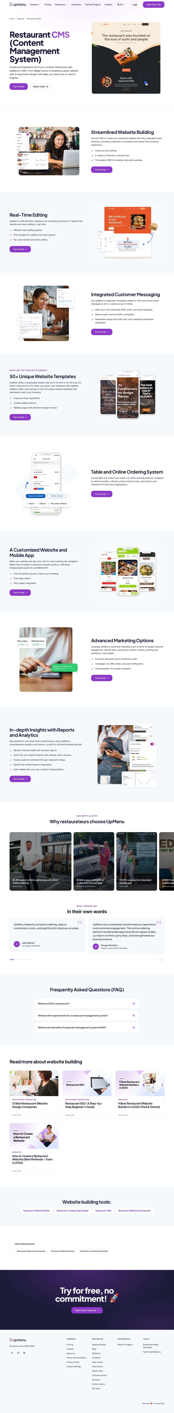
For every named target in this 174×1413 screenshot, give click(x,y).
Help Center (97, 1362)
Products (34, 4)
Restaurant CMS (103, 1210)
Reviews (96, 1380)
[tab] (12, 959)
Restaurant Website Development (134, 1210)
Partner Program (93, 4)
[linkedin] (24, 1352)
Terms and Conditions (76, 1357)
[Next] (161, 959)
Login (135, 4)
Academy (96, 1357)
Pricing (48, 4)
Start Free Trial (154, 4)
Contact (108, 4)
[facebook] (12, 1352)
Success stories (99, 1375)
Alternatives (97, 1366)
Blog (94, 1349)
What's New (97, 1371)
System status (98, 1384)
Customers (76, 4)
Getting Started (99, 1344)
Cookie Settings (74, 1366)
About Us (71, 1353)
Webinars (96, 1353)
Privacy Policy (73, 1362)
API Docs (96, 1388)
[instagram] (18, 1352)
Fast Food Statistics (152, 1352)
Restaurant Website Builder (36, 1210)
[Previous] (155, 959)
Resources (60, 4)
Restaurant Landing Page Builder (73, 1210)
